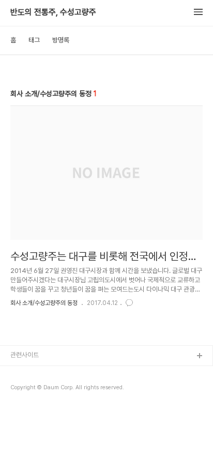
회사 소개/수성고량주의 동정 (44, 303)
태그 (34, 40)
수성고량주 (25, 373)
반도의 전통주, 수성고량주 (53, 12)
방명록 (60, 40)
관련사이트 (24, 355)
